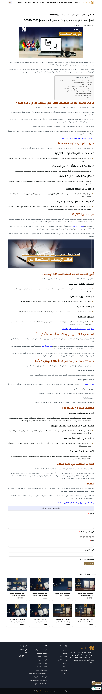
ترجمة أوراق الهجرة (41, 670)
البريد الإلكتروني (89, 550)
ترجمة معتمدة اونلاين (40, 650)
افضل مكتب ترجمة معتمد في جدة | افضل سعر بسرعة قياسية (39, 621)
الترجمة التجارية (42, 660)
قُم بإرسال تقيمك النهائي (86, 532)
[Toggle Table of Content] (90, 77)
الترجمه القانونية (42, 653)
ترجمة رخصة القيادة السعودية (38, 680)
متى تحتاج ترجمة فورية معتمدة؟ (82, 82)
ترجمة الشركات (62, 2)
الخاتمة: (89, 98)
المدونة (35, 2)
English (20, 2)
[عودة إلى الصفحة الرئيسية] (93, 15)
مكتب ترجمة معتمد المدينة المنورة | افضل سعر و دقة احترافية (17, 621)
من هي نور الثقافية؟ (86, 84)
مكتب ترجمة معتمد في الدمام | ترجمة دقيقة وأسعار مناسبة (85, 621)
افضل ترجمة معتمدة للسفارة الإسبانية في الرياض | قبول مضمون (62, 621)
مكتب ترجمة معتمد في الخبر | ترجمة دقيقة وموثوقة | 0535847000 (85, 595)
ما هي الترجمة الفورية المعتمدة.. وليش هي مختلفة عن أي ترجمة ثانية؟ (73, 80)
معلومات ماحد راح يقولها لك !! (83, 93)
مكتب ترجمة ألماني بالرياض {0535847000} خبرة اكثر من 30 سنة (62, 595)
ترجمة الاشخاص (51, 2)
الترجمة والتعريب (42, 667)
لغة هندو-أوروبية (47, 346)
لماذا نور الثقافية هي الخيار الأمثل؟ (82, 95)
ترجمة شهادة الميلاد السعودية (38, 673)
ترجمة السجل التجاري (41, 683)
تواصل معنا (28, 2)
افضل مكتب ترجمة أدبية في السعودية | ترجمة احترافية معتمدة (39, 595)
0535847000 (20, 650)
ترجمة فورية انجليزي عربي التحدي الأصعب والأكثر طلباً (77, 89)
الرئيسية (77, 2)
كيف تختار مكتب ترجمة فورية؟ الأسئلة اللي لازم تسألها (77, 91)
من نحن (42, 2)
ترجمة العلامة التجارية (40, 677)
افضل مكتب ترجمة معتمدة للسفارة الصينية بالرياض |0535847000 (17, 595)
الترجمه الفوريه (42, 663)
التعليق (91, 514)
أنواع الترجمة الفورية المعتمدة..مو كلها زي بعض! (79, 87)
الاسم (92, 541)
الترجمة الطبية (42, 656)
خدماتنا (71, 2)
